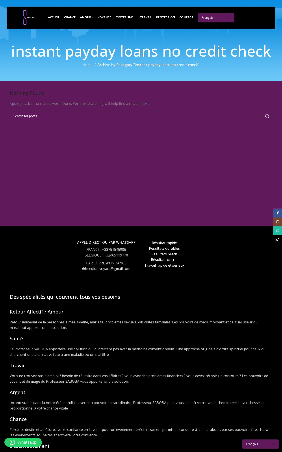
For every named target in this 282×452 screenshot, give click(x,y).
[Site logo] (29, 17)
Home (88, 64)
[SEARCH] (267, 116)
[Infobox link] (106, 260)
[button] (23, 442)
